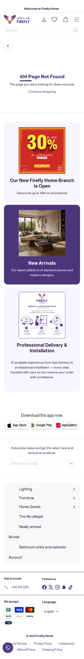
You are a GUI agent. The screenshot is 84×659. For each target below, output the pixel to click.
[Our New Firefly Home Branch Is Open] (42, 150)
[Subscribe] (71, 463)
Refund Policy (26, 649)
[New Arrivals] (42, 233)
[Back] (8, 45)
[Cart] (65, 19)
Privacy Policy (43, 643)
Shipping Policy (52, 649)
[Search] (75, 30)
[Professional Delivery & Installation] (42, 315)
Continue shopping (42, 91)
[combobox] (42, 30)
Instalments (66, 643)
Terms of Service (16, 643)
